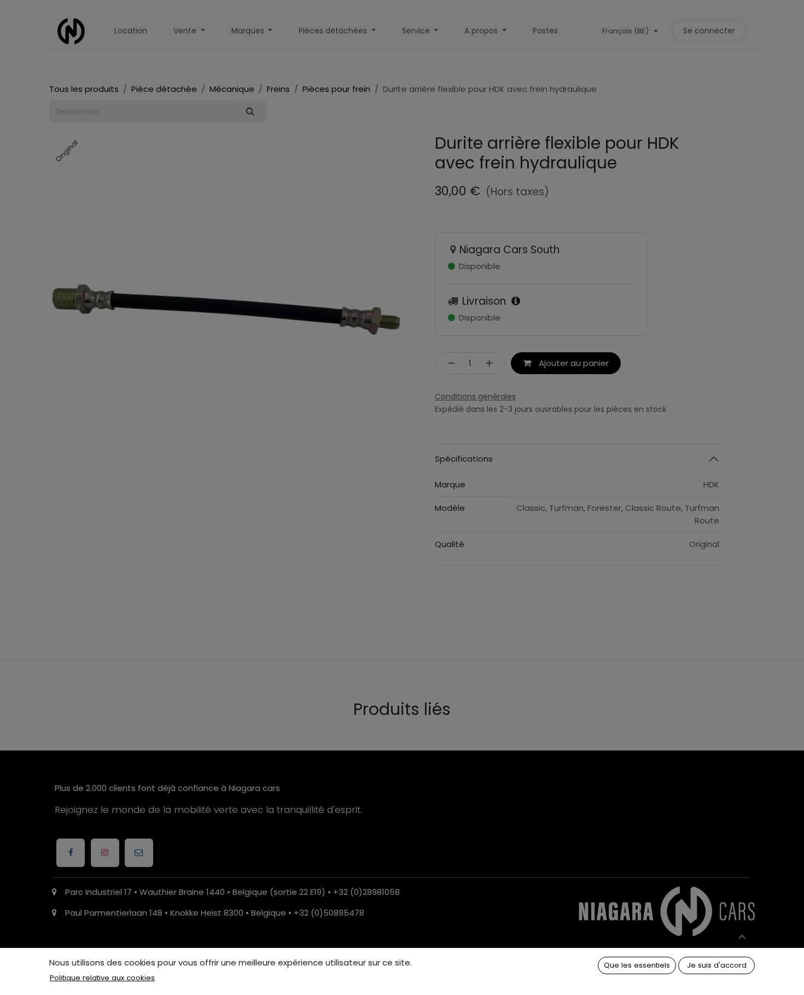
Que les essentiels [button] (637, 965)
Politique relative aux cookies (102, 978)
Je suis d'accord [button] (717, 965)
